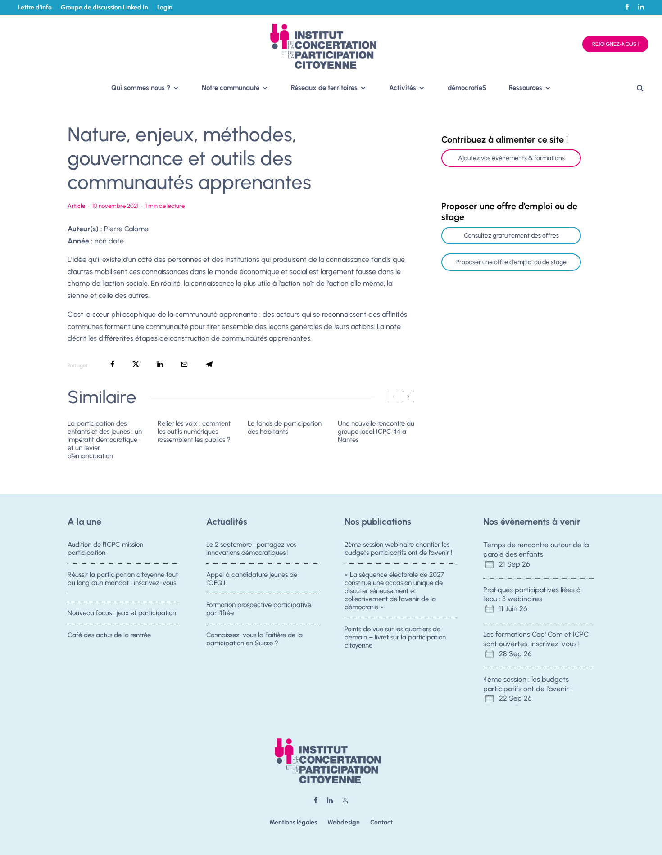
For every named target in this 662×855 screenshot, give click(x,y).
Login (164, 7)
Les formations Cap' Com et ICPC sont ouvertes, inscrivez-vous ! (536, 639)
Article (76, 205)
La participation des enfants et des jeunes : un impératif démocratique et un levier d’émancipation (105, 439)
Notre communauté (230, 88)
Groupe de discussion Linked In (104, 7)
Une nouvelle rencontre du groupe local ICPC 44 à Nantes (376, 431)
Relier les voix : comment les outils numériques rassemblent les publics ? (194, 431)
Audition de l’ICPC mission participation (105, 548)
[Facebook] (627, 7)
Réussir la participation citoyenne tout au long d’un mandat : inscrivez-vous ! (123, 583)
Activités (402, 88)
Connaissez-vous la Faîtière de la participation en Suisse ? (254, 639)
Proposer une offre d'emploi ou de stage (511, 262)
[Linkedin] (641, 7)
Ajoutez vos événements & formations (511, 158)
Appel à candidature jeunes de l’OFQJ (251, 579)
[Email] (184, 364)
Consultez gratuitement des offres (511, 235)
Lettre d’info (35, 7)
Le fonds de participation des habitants (285, 427)
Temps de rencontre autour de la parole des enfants (536, 549)
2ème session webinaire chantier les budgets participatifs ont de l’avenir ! (398, 548)
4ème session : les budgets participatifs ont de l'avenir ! (527, 684)
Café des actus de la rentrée (109, 635)
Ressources (525, 88)
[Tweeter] (135, 364)
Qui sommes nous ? (140, 88)
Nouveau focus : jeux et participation (122, 613)
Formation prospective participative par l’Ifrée (258, 609)
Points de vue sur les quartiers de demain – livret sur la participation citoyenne (395, 637)
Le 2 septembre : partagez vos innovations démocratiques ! (251, 548)
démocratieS (467, 88)
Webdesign (343, 822)
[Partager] (112, 364)
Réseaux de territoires (324, 88)
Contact (381, 822)
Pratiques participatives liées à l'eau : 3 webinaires (531, 594)
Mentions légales (293, 822)
